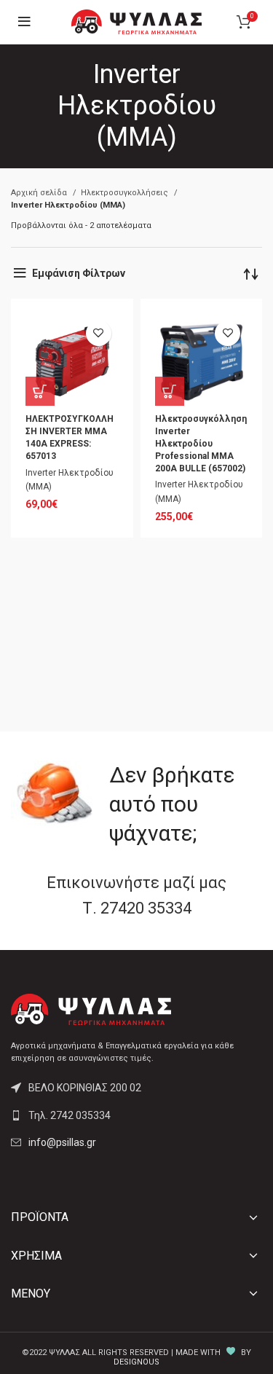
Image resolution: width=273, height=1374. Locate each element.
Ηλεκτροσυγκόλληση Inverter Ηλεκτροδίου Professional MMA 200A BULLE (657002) (201, 443)
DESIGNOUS (136, 1362)
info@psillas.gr (62, 1142)
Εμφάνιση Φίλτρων (78, 273)
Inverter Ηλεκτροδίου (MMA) (69, 480)
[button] (40, 391)
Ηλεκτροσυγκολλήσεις (125, 192)
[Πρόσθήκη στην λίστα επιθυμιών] (98, 333)
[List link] (136, 1115)
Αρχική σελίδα (40, 192)
